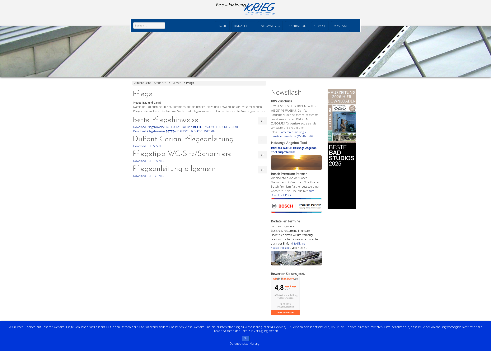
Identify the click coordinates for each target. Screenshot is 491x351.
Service (320, 26)
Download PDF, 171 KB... (148, 176)
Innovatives (270, 26)
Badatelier (243, 26)
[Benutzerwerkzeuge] (262, 120)
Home (222, 26)
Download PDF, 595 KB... (148, 146)
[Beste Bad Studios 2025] (342, 175)
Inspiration (296, 26)
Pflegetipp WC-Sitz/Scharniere (182, 154)
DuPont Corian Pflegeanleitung (183, 139)
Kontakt (340, 26)
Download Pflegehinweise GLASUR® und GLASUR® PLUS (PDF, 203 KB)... (186, 127)
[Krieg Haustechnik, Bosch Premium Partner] (296, 205)
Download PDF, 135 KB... (148, 161)
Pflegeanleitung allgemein (174, 169)
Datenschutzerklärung (244, 343)
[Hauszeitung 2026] (342, 116)
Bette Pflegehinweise (165, 120)
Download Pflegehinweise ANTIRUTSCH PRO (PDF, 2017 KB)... (174, 131)
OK (245, 338)
